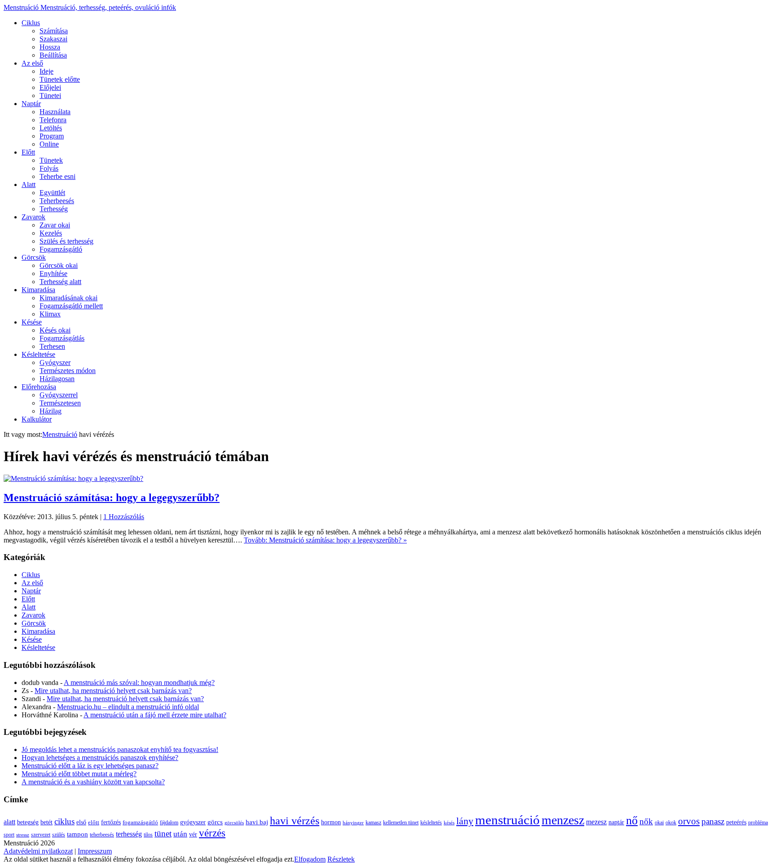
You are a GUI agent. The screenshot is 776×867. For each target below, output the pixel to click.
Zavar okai (55, 225)
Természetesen (60, 403)
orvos (689, 821)
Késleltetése (38, 354)
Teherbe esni (57, 176)
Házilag (51, 411)
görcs (215, 822)
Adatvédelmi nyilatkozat (38, 851)
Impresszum (95, 851)
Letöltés (51, 128)
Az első (32, 63)
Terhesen (52, 346)
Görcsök (34, 257)
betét (46, 822)
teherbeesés (102, 834)
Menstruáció (90, 7)
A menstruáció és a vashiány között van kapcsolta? (93, 782)
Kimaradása (38, 289)
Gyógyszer (55, 362)
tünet (163, 833)
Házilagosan (57, 378)
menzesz (563, 820)
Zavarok (33, 217)
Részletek (341, 859)
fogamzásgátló (140, 822)
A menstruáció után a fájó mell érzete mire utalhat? (155, 715)
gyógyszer (193, 822)
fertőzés (111, 822)
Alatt (28, 184)
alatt (9, 822)
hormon (331, 822)
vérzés (212, 833)
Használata (55, 112)
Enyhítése (53, 273)
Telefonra (53, 120)
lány (464, 821)
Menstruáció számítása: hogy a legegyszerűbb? (112, 497)
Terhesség (54, 209)
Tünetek (51, 160)
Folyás (49, 168)
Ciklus (31, 23)
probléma (758, 822)
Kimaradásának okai (68, 298)
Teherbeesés (57, 201)
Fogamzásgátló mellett (71, 306)
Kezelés (51, 233)
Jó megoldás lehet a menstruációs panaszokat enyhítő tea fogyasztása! (120, 749)
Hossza (50, 47)
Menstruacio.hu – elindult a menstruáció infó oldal (128, 707)
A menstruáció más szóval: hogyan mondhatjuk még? (139, 682)
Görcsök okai (59, 265)
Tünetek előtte (60, 79)
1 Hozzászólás (123, 516)
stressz (22, 834)
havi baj (257, 822)
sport (9, 834)
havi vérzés (294, 820)
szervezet (40, 834)
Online (49, 144)
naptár (616, 822)
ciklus (64, 821)
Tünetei (50, 95)
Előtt (28, 152)
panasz (712, 821)
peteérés (736, 822)
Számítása (54, 31)
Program (52, 136)
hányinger (353, 822)
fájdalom (169, 822)
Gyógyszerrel (59, 395)
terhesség (129, 834)
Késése (32, 322)
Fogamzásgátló (61, 249)
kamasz (373, 822)
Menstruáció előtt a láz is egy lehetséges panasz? (90, 765)
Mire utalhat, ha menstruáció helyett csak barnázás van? (113, 690)
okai (659, 822)
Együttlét (52, 192)
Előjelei (50, 87)
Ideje (46, 71)
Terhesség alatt (60, 281)
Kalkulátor (37, 419)
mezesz (596, 822)
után (180, 834)
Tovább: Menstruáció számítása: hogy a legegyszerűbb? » (325, 540)
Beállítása (53, 55)
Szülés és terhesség (66, 241)
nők (646, 821)
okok (671, 822)
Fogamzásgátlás (62, 338)
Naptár (31, 103)
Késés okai (55, 330)
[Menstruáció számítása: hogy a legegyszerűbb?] (73, 478)
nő (632, 820)
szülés (58, 834)
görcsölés (234, 822)
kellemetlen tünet (401, 822)
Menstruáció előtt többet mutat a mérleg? (79, 774)
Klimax (50, 314)
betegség (28, 822)
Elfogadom (310, 859)
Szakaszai (53, 39)
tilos (148, 834)
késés (449, 822)
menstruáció (507, 820)
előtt (93, 822)
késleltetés (431, 822)
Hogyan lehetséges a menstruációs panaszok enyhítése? (100, 757)
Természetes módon (68, 370)
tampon (77, 834)
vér (193, 834)
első (81, 822)
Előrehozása (39, 387)
